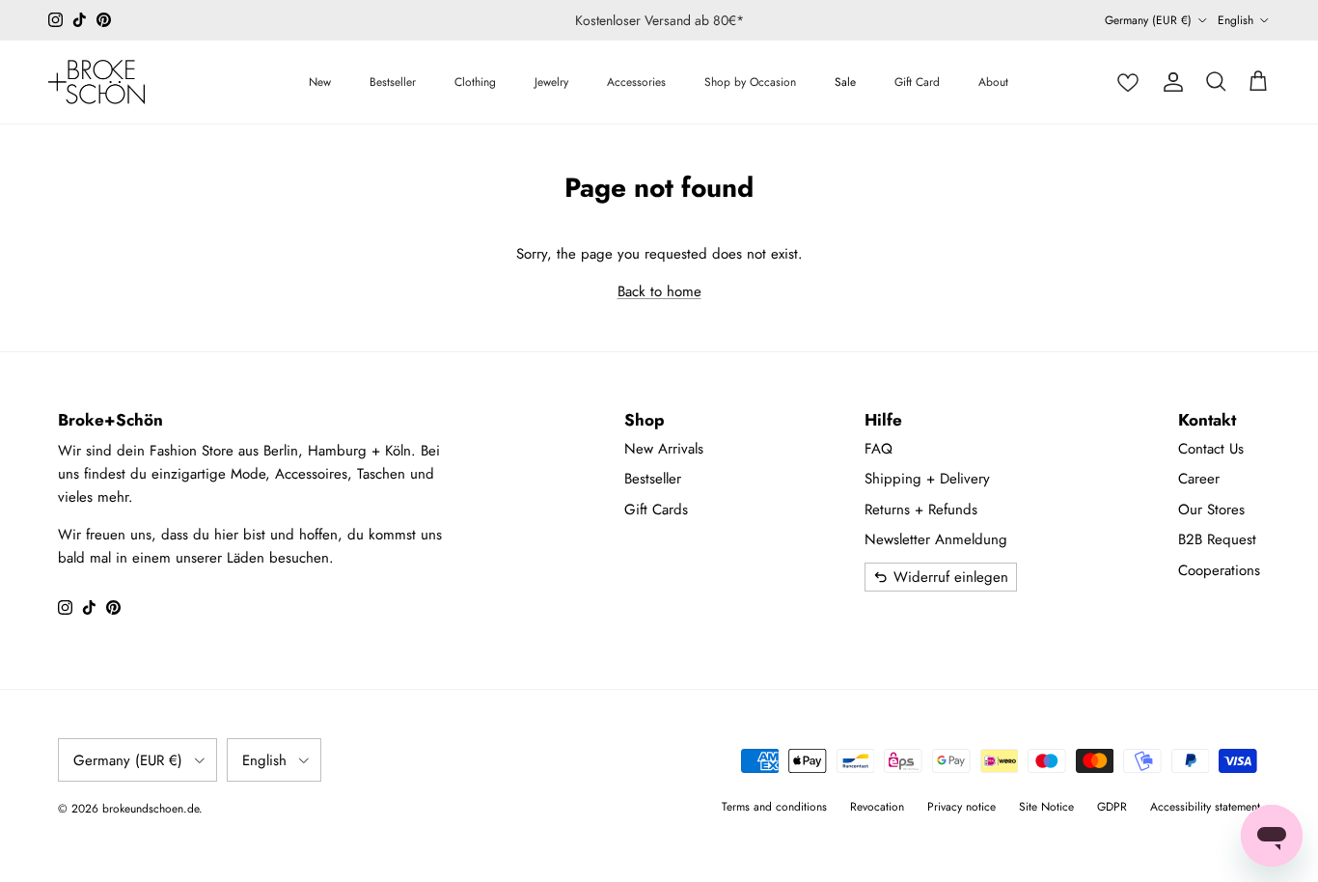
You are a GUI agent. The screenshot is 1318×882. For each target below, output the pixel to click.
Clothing (475, 82)
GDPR (1112, 806)
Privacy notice (961, 806)
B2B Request (1217, 539)
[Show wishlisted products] (1127, 82)
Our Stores (1211, 509)
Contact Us (1211, 448)
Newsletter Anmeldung (936, 539)
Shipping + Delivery (927, 478)
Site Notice (1046, 806)
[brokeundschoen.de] (96, 82)
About (993, 82)
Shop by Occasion (750, 82)
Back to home (659, 291)
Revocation (877, 806)
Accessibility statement (1205, 806)
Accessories (636, 82)
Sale (845, 82)
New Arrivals (663, 448)
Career (1199, 478)
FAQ (878, 448)
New (320, 82)
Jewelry (551, 82)
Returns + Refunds (921, 509)
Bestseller (393, 82)
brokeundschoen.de (150, 808)
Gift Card (917, 82)
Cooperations (1219, 570)
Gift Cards (656, 509)
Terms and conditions (774, 806)
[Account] (1173, 82)
